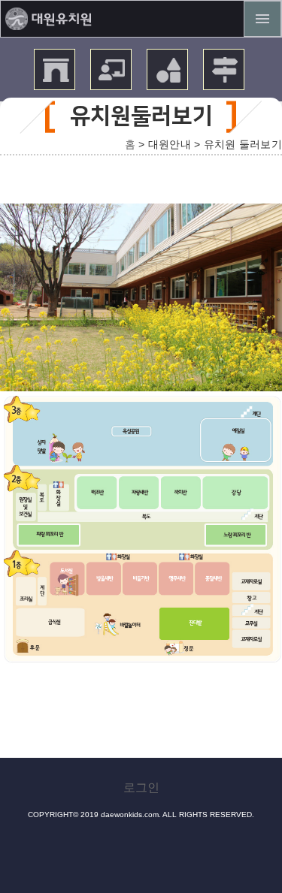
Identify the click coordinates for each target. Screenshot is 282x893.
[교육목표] (112, 79)
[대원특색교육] (169, 79)
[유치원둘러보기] (56, 79)
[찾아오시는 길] (225, 79)
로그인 (141, 787)
